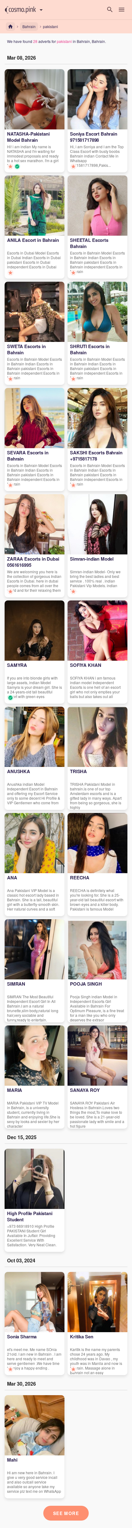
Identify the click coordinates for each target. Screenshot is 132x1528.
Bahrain (29, 26)
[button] (20, 10)
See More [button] (66, 1513)
